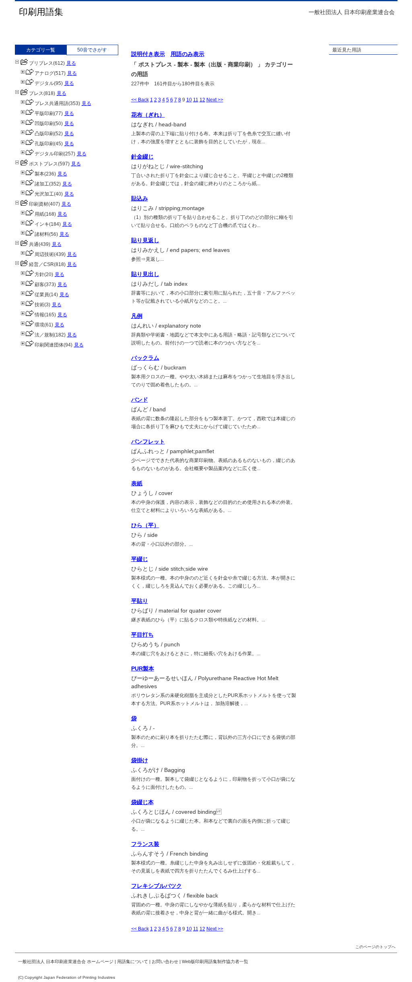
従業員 (42, 294)
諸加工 (42, 184)
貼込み (139, 198)
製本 (39, 174)
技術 (39, 304)
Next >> (214, 100)
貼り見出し (145, 274)
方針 (39, 274)
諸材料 (42, 234)
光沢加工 (44, 194)
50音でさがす (92, 50)
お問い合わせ (165, 961)
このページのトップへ (375, 947)
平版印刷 (44, 113)
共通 (34, 244)
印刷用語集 (41, 12)
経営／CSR (41, 264)
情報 (39, 315)
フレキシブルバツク (156, 886)
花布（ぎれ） (148, 114)
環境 (39, 325)
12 (202, 100)
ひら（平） (145, 525)
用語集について (132, 961)
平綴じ (139, 559)
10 (189, 100)
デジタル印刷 (49, 154)
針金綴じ (142, 156)
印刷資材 (38, 204)
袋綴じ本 (142, 802)
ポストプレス (43, 164)
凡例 (136, 316)
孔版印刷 (44, 143)
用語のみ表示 (187, 54)
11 (195, 100)
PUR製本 (142, 668)
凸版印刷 (44, 133)
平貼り (139, 601)
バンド (139, 399)
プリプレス (41, 63)
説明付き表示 (148, 54)
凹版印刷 (44, 123)
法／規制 (44, 335)
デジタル (44, 83)
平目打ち (142, 634)
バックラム (145, 358)
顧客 (39, 284)
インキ (42, 224)
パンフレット (148, 441)
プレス (36, 93)
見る (71, 63)
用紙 (39, 214)
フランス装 (145, 844)
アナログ (44, 73)
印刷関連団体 (49, 345)
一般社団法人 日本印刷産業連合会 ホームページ (65, 961)
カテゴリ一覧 (40, 50)
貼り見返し (145, 240)
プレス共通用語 (51, 103)
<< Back (140, 100)
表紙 (136, 483)
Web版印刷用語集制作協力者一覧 (215, 961)
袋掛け (139, 760)
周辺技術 (44, 254)
